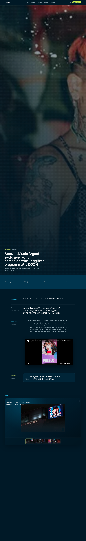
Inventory (40, 2)
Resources (52, 2)
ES (70, 2)
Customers (46, 2)
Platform (27, 2)
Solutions (33, 2)
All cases (8, 537)
